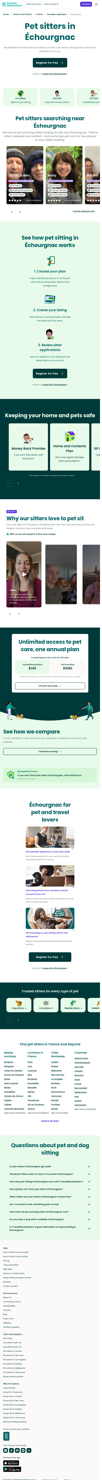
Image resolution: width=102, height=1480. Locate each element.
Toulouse (32, 1070)
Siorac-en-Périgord (14, 1074)
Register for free (47, 63)
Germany (79, 1075)
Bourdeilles (9, 1091)
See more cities (59, 1112)
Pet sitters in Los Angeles (14, 1359)
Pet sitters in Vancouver (14, 1372)
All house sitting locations (15, 1421)
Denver (54, 1108)
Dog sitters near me (12, 1347)
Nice (30, 1074)
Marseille (32, 1087)
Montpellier (33, 1083)
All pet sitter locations (13, 1376)
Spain (77, 1079)
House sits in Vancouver (14, 1417)
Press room (8, 1318)
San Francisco (58, 1091)
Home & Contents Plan (13, 1273)
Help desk (7, 1269)
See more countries (85, 1109)
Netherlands (81, 1092)
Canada (78, 1071)
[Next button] (20, 212)
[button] (23, 574)
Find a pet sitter (34, 4)
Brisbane (55, 1083)
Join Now (86, 4)
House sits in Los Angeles (14, 1404)
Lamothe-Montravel (14, 1108)
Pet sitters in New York (13, 1355)
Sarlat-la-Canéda (13, 1070)
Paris (30, 1062)
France (78, 1083)
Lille (29, 1096)
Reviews (6, 1282)
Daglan (7, 1100)
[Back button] (11, 212)
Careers (6, 1310)
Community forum (12, 1301)
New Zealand (81, 1088)
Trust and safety (11, 1265)
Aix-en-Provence (36, 1104)
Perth (53, 1087)
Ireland (78, 1100)
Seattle (54, 1100)
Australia (79, 1067)
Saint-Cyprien (11, 1083)
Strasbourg (33, 1100)
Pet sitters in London (12, 1351)
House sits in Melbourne (14, 1413)
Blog (5, 1314)
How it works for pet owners (16, 1252)
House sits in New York (13, 1400)
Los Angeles (57, 1079)
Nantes (31, 1091)
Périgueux (9, 1066)
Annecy (31, 1108)
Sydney (54, 1066)
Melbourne (56, 1070)
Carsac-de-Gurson (13, 1096)
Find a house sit (51, 4)
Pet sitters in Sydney (12, 1364)
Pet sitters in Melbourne (14, 1368)
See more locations (14, 1112)
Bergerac (8, 1062)
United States (81, 1058)
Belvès (7, 1087)
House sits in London (12, 1396)
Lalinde (7, 1104)
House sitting (9, 1388)
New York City (57, 1074)
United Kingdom (82, 1062)
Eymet (7, 1079)
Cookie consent (10, 1286)
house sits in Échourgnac (54, 74)
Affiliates (7, 1323)
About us (7, 1297)
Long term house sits (13, 1392)
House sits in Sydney (12, 1409)
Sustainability (9, 1306)
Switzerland (80, 1105)
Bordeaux (32, 1079)
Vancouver (56, 1096)
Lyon (30, 1066)
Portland (55, 1104)
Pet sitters (7, 1338)
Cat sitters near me (12, 1342)
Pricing (6, 1260)
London (54, 1062)
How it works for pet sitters (15, 1256)
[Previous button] (9, 614)
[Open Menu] (96, 4)
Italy (77, 1096)
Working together (11, 1327)
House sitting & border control (17, 1277)
